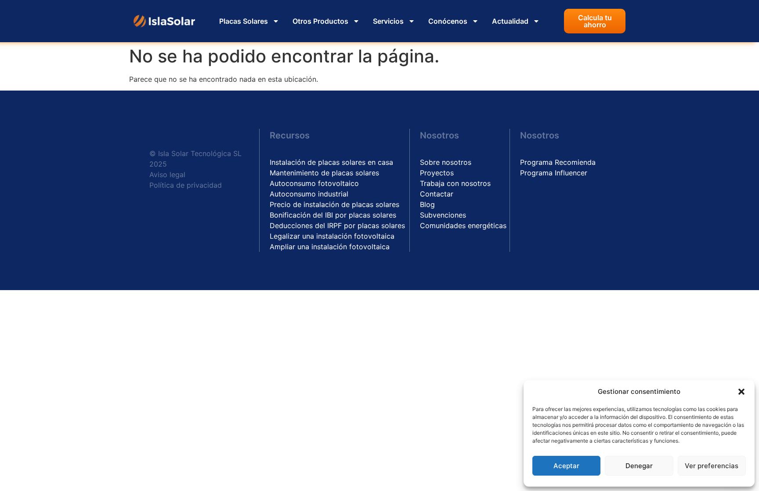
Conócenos (447, 21)
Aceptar (566, 466)
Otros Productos (320, 21)
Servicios (388, 21)
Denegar (639, 466)
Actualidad (510, 21)
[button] (741, 391)
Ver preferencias (711, 466)
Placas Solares (243, 21)
